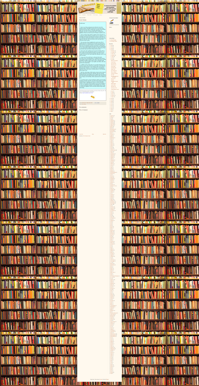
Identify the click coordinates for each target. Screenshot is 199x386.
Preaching (111, 295)
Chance (111, 141)
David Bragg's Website (113, 41)
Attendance (112, 121)
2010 (111, 108)
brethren (111, 135)
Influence (111, 242)
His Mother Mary (113, 67)
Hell (111, 229)
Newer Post (81, 134)
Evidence (111, 192)
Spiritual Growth (112, 333)
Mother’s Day (113, 69)
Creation (111, 164)
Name (111, 273)
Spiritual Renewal (113, 336)
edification (111, 182)
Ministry (111, 268)
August (112, 56)
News (111, 278)
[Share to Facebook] (97, 102)
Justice (111, 251)
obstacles (111, 282)
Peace (111, 287)
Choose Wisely (113, 62)
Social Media (112, 330)
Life (111, 257)
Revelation (111, 316)
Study (111, 338)
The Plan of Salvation (114, 73)
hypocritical (112, 241)
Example (111, 195)
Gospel (111, 216)
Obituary (111, 280)
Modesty (111, 269)
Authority (111, 125)
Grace (111, 219)
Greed (111, 221)
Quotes (111, 303)
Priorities (111, 298)
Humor (111, 238)
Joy (110, 246)
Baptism (111, 126)
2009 (111, 109)
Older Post (104, 134)
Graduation (112, 220)
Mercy (111, 266)
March (112, 93)
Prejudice (111, 296)
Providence (112, 300)
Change (111, 142)
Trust (111, 357)
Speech (111, 332)
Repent (111, 309)
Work (111, 368)
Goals (111, 214)
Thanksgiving (112, 348)
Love (111, 262)
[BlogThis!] (95, 102)
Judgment (111, 250)
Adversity (111, 115)
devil (111, 174)
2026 (111, 45)
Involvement (112, 243)
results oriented (112, 314)
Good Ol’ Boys (113, 85)
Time (111, 351)
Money (111, 271)
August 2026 (112, 124)
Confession (111, 156)
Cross (111, 166)
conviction (111, 161)
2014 (111, 102)
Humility (111, 237)
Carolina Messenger (113, 39)
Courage (111, 162)
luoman (101, 379)
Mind (111, 267)
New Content (95, 14)
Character (111, 143)
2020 (111, 101)
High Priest (112, 230)
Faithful (111, 199)
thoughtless (112, 349)
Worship (111, 372)
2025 (111, 46)
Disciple (111, 177)
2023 (111, 49)
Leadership (111, 256)
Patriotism (111, 285)
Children (111, 145)
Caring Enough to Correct (115, 89)
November (113, 52)
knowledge (111, 253)
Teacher (111, 346)
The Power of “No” (114, 87)
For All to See (113, 78)
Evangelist (111, 190)
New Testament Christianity (114, 275)
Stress (111, 337)
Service (111, 325)
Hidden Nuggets (113, 83)
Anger (111, 119)
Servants (111, 324)
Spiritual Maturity (113, 335)
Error (111, 187)
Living (111, 258)
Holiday (85, 104)
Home (80, 14)
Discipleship (112, 178)
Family (111, 204)
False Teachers (112, 203)
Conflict (111, 158)
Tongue (111, 353)
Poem (111, 289)
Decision (111, 169)
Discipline (111, 179)
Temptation (112, 347)
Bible (111, 127)
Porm (111, 292)
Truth (111, 358)
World (111, 369)
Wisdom (111, 366)
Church (111, 151)
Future (111, 211)
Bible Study (112, 131)
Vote (111, 363)
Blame (111, 132)
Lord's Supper (112, 261)
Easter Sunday (113, 66)
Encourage (111, 184)
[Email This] (95, 102)
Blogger (107, 379)
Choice (111, 146)
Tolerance (111, 352)
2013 (111, 104)
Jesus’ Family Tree (114, 70)
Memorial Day (112, 264)
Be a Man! (112, 74)
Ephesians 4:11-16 (113, 185)
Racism (111, 304)
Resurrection (112, 315)
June (112, 59)
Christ (82, 104)
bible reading (112, 130)
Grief (111, 222)
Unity (111, 359)
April (112, 92)
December (113, 50)
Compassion (112, 155)
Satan (111, 320)
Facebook (84, 14)
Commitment (112, 153)
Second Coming (112, 321)
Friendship (111, 209)
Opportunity (112, 283)
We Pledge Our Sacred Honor (114, 82)
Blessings (111, 134)
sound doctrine (112, 331)
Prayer (111, 293)
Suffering (111, 341)
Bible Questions (112, 129)
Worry (111, 370)
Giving (111, 213)
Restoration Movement (113, 312)
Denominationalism (113, 172)
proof (111, 299)
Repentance (112, 310)
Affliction (111, 116)
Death (111, 168)
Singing (111, 329)
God (111, 215)
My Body (112, 79)
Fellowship (111, 206)
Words (111, 367)
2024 (111, 48)
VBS (111, 361)
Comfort (111, 152)
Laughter (111, 254)
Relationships (112, 306)
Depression (111, 173)
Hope (111, 236)
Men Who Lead (113, 86)
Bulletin (111, 136)
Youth (111, 373)
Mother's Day (112, 272)
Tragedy (111, 354)
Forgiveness (112, 208)
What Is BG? (89, 14)
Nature (111, 274)
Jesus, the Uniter (113, 63)
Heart (111, 225)
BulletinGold (112, 137)
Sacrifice (111, 317)
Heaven (111, 226)
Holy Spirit (112, 233)
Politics (111, 290)
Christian (111, 148)
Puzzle (111, 301)
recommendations (112, 305)
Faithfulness (112, 200)
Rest (111, 311)
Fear (111, 205)
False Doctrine (112, 201)
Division (111, 180)
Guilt (111, 224)
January (112, 96)
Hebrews (111, 227)
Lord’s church (112, 259)
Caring (111, 140)
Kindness (111, 252)
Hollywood (112, 232)
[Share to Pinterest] (98, 102)
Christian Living (112, 150)
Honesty (111, 235)
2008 (111, 111)
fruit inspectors (112, 210)
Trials (111, 356)
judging (111, 248)
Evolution (111, 194)
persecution (112, 288)
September (113, 55)
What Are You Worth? (114, 60)
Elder (111, 183)
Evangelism (112, 189)
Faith (111, 198)
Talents (111, 345)
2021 (111, 99)
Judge (111, 247)
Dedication (111, 171)
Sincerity (111, 327)
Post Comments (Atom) (86, 135)
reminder (111, 308)
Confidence (112, 157)
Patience (111, 284)
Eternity (111, 188)
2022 (111, 98)
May (112, 91)
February (112, 95)
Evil (111, 193)
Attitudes (111, 122)
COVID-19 (111, 163)
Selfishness (111, 322)
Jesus (111, 245)
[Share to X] (96, 102)
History (101, 14)
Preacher (111, 294)
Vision (111, 362)
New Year (111, 277)
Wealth (111, 364)
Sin (110, 326)
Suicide (111, 342)
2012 (111, 105)
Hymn (111, 240)
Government (112, 217)
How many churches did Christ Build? (114, 77)
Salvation (111, 319)
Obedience (111, 279)
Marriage (111, 263)
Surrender (111, 343)
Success (111, 340)
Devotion (111, 176)
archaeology (112, 120)
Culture (111, 167)
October (112, 53)
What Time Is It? (113, 64)
